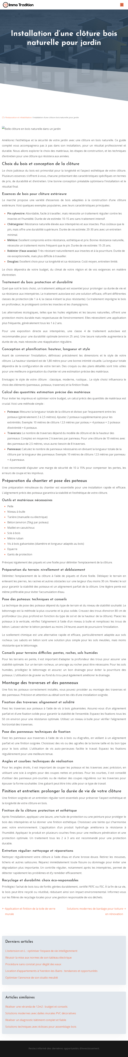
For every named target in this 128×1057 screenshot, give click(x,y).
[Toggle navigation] (122, 4)
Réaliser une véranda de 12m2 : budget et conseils (36, 1006)
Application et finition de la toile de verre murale (30, 911)
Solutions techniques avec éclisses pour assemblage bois (40, 1026)
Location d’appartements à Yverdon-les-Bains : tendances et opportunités (51, 971)
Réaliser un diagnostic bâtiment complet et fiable (35, 1020)
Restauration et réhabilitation (19, 117)
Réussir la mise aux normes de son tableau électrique (38, 957)
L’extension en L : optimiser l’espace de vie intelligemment (41, 951)
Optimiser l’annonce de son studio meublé (31, 977)
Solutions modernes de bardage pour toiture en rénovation (95, 911)
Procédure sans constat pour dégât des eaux (33, 964)
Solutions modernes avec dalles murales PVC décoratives (40, 1013)
